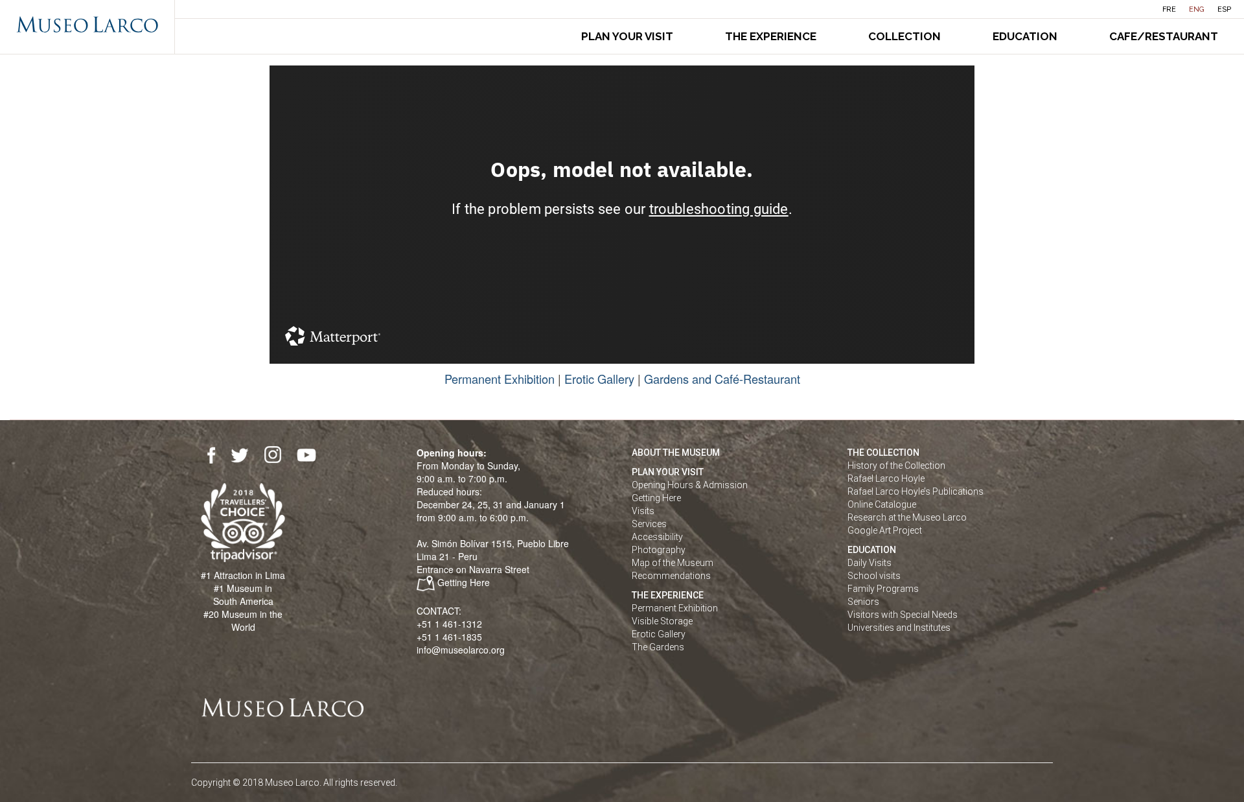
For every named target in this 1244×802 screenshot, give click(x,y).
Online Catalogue (881, 504)
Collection (904, 36)
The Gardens (658, 647)
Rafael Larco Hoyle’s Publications (915, 491)
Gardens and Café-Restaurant (722, 378)
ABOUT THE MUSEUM (676, 452)
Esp (1224, 9)
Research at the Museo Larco (907, 517)
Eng (1196, 9)
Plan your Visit (627, 36)
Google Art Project (884, 530)
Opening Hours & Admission (690, 485)
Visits (643, 511)
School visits (874, 576)
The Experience (770, 36)
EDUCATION (871, 550)
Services (649, 524)
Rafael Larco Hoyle (886, 478)
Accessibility (657, 537)
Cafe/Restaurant (1163, 36)
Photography (658, 550)
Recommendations (671, 576)
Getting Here (463, 582)
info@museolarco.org (461, 649)
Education (1025, 36)
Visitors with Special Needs (902, 614)
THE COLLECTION (883, 452)
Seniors (863, 601)
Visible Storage (662, 621)
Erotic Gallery (599, 378)
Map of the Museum (672, 563)
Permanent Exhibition (499, 378)
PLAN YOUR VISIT (668, 472)
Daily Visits (869, 563)
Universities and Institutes (898, 627)
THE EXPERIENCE (668, 595)
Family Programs (883, 589)
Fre (1169, 9)
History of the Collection (896, 465)
